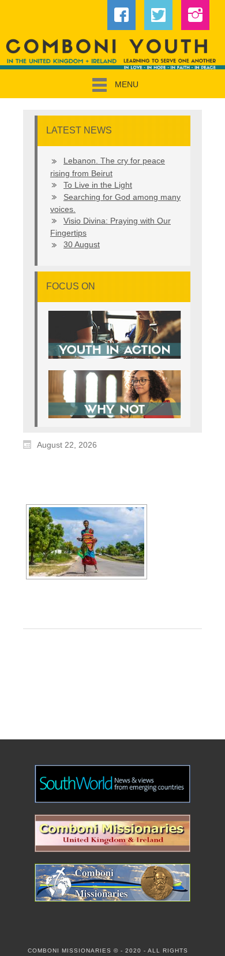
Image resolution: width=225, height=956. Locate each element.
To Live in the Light (97, 184)
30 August (81, 244)
